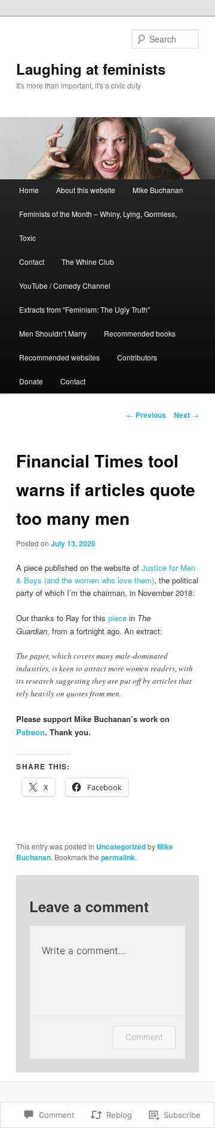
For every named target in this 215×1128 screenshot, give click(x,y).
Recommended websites (59, 357)
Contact (31, 261)
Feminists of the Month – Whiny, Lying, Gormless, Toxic (98, 226)
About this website (85, 190)
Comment (144, 1037)
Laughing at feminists (90, 69)
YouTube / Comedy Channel (64, 285)
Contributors (137, 357)
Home (29, 190)
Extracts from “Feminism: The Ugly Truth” (84, 309)
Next (186, 414)
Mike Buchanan (158, 190)
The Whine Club (88, 261)
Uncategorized (121, 846)
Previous (146, 414)
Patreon (30, 732)
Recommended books (140, 333)
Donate (31, 381)
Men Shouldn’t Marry (53, 333)
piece (117, 617)
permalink (118, 857)
